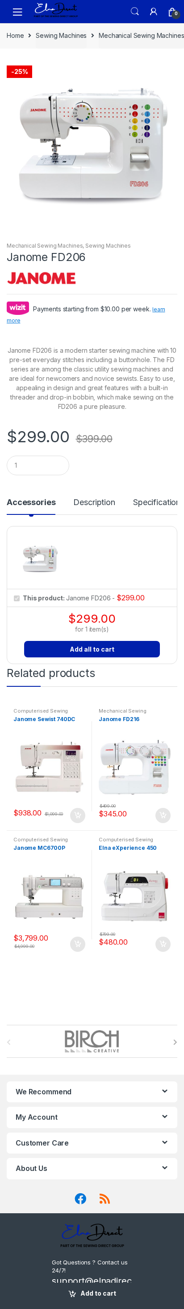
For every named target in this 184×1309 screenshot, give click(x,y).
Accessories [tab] (31, 502)
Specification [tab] (156, 502)
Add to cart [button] (77, 815)
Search (135, 11)
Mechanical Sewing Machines (141, 35)
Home (15, 35)
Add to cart (98, 1293)
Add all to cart (92, 649)
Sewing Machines (61, 35)
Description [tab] (94, 502)
